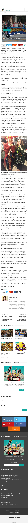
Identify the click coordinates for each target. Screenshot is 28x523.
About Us (3, 485)
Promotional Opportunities (6, 484)
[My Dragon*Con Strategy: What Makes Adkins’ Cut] (21, 346)
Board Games (4, 497)
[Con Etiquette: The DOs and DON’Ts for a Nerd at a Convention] (7, 346)
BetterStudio (17, 512)
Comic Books (4, 500)
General (16, 329)
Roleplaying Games (5, 329)
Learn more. (10, 495)
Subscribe (21, 389)
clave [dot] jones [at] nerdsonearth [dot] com (9, 475)
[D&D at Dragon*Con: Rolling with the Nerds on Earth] (7, 333)
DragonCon (5, 289)
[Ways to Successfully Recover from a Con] (21, 333)
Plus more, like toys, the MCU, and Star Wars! (10, 504)
